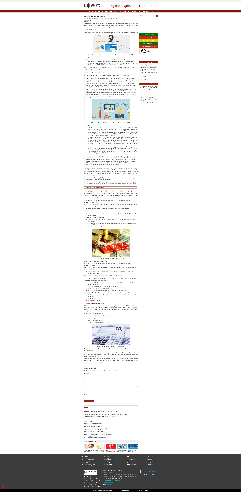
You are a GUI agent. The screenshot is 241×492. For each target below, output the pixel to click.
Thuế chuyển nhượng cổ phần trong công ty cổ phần (95, 437)
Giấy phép (116, 11)
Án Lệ (152, 11)
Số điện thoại (87, 394)
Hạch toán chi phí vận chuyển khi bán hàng (94, 431)
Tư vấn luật (149, 456)
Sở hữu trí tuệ (105, 11)
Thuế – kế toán (123, 11)
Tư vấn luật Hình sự (150, 465)
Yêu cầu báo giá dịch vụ (149, 37)
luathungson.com (116, 480)
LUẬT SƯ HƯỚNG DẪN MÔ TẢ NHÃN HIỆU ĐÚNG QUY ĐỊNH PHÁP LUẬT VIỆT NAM (102, 413)
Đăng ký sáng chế (109, 461)
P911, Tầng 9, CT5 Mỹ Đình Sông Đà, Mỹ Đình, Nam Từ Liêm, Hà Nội (150, 6)
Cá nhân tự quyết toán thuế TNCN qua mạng (94, 436)
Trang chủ (86, 11)
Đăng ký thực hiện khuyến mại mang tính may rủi (110, 451)
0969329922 (95, 0)
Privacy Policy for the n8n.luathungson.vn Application (95, 410)
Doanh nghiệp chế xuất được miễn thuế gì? (94, 423)
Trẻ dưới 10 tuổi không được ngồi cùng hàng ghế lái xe (148, 75)
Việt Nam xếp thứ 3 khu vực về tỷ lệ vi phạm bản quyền (148, 78)
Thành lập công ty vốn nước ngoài (90, 464)
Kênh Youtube (146, 474)
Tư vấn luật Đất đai (150, 464)
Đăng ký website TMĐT (131, 461)
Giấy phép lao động (130, 458)
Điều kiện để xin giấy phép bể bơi (132, 451)
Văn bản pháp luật (145, 11)
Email (113, 388)
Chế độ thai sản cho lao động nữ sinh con (89, 451)
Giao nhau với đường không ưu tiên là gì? (149, 67)
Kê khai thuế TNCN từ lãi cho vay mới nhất (93, 426)
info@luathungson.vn (109, 482)
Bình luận (86, 373)
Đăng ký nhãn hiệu (109, 458)
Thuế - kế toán (91, 14)
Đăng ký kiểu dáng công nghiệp (112, 465)
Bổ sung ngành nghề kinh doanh (89, 465)
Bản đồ (135, 474)
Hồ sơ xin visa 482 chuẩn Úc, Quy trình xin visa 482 (148, 95)
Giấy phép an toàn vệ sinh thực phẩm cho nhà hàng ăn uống (100, 451)
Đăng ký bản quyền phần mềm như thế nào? (148, 89)
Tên (85, 388)
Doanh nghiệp (97, 11)
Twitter (154, 474)
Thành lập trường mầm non (132, 465)
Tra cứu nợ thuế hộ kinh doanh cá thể (92, 425)
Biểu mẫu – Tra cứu (136, 11)
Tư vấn (129, 11)
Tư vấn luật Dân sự (150, 462)
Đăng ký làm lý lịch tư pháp (148, 40)
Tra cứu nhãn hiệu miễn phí (148, 43)
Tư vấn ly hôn (149, 459)
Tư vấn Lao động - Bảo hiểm (152, 461)
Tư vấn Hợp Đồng (149, 458)
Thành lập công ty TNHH (88, 461)
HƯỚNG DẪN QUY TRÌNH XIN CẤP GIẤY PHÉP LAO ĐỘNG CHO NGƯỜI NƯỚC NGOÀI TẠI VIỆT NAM (106, 414)
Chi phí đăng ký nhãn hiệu (111, 464)
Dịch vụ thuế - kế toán (99, 14)
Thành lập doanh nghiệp (88, 458)
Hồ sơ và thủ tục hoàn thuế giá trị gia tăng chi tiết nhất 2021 (97, 432)
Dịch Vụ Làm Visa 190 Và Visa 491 (147, 102)
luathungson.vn (109, 480)
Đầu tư (110, 11)
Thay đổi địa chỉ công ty (88, 462)
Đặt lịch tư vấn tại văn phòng (148, 34)
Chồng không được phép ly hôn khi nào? (149, 80)
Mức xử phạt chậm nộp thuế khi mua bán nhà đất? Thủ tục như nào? (99, 434)
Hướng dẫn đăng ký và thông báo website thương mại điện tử (121, 451)
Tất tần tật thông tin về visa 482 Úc (148, 97)
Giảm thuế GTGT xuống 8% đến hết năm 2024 (148, 73)
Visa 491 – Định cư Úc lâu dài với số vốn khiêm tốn (148, 100)
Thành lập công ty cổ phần (88, 459)
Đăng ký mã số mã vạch (131, 462)
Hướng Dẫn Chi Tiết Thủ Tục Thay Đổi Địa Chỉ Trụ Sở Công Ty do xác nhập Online (101, 411)
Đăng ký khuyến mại (131, 459)
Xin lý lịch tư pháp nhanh (131, 464)
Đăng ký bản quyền (109, 459)
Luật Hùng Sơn (152, 471)
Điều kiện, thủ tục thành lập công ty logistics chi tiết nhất (148, 92)
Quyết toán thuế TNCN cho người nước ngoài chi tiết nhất (96, 429)
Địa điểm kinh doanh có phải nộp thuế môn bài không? (96, 428)
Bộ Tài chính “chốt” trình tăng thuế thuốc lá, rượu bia (148, 70)
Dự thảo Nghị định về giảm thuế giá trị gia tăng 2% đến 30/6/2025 (148, 65)
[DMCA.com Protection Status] (125, 490)
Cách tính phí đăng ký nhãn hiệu (148, 46)
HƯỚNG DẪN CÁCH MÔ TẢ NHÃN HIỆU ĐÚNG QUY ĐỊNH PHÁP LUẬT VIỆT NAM (101, 416)
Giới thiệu (91, 11)
